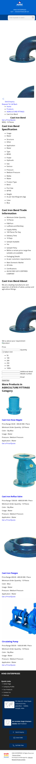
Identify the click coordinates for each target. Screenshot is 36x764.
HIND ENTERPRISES (20, 11)
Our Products (7, 689)
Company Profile (8, 687)
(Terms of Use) (16, 755)
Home (9, 106)
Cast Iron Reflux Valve (12, 496)
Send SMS (19, 738)
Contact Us (7, 692)
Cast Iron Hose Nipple (12, 420)
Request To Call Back (9, 104)
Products (10, 109)
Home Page (7, 684)
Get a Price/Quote (8, 120)
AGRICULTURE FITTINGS (15, 112)
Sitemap (6, 695)
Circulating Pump (10, 641)
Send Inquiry (9, 102)
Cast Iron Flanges (10, 573)
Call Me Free (19, 745)
